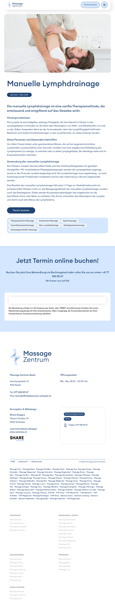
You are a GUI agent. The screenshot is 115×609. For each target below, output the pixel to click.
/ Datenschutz (36, 461)
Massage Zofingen (21, 487)
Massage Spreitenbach (64, 475)
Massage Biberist (83, 484)
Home (67, 419)
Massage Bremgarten (68, 487)
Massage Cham (58, 469)
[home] (15, 4)
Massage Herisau (24, 484)
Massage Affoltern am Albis (85, 490)
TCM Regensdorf (73, 498)
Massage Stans (16, 576)
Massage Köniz (65, 566)
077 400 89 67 (21, 392)
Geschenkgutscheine (74, 414)
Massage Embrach (66, 530)
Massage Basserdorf (67, 519)
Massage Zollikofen (57, 498)
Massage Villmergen (86, 487)
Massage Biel (41, 481)
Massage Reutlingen (41, 496)
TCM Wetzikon (86, 493)
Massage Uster (65, 548)
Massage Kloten (78, 472)
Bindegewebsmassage (74, 225)
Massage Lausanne (23, 493)
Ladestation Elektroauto (19, 537)
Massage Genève (17, 591)
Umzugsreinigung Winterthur (21, 534)
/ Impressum (23, 461)
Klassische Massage (48, 221)
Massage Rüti (64, 544)
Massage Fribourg (39, 493)
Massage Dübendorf (67, 527)
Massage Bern (64, 562)
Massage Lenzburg (17, 569)
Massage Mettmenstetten (46, 490)
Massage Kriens (86, 481)
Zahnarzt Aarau (66, 496)
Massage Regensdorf (62, 472)
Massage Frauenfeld (18, 527)
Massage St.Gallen (43, 469)
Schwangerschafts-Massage (24, 230)
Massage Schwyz (85, 469)
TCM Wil (51, 493)
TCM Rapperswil (25, 496)
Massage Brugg (25, 478)
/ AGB (12, 461)
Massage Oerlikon (22, 475)
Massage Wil (36, 475)
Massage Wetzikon (50, 487)
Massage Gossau (40, 478)
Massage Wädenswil (56, 481)
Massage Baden (42, 498)
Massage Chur (36, 487)
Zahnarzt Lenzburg (81, 496)
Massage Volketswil (82, 475)
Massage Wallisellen (27, 481)
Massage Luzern (38, 484)
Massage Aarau (72, 481)
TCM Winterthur (72, 493)
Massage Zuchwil (67, 484)
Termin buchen (90, 5)
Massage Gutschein (45, 472)
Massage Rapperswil (27, 472)
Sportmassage (70, 221)
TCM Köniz (54, 496)
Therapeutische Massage (22, 221)
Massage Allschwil (71, 478)
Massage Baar (48, 475)
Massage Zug (71, 469)
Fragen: (78, 425)
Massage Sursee (86, 478)
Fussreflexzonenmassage (22, 225)
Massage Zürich (53, 484)
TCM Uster (60, 493)
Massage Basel (29, 469)
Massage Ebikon (16, 566)
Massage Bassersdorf (25, 490)
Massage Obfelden (65, 490)
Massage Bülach (65, 523)
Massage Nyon (16, 598)
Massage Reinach (55, 478)
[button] (104, 5)
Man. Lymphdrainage (49, 225)
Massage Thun (15, 469)
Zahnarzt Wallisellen (26, 498)
